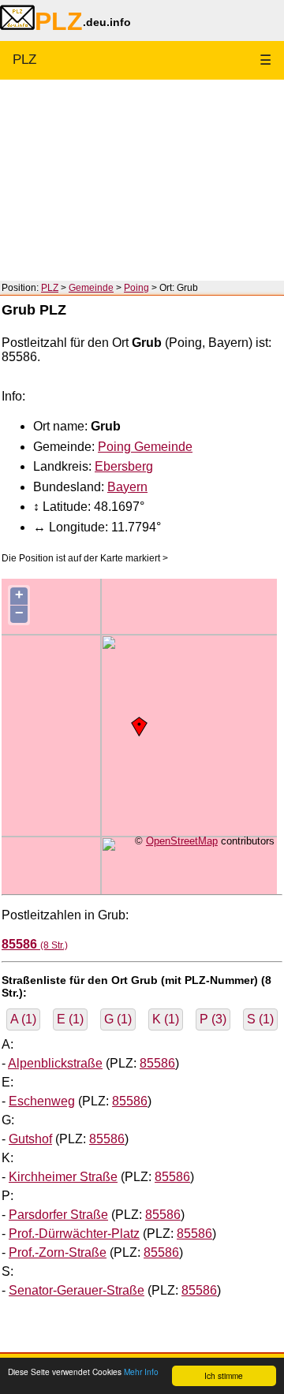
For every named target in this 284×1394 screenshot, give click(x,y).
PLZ (24, 59)
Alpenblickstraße (55, 1063)
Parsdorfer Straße (58, 1214)
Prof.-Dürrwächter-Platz (74, 1233)
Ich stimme (223, 1375)
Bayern (127, 487)
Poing (136, 287)
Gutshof (30, 1139)
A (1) (23, 1019)
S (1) (260, 1019)
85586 (157, 1063)
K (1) (165, 1019)
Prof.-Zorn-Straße (57, 1252)
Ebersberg (124, 466)
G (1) (118, 1019)
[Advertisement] (142, 180)
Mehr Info (141, 1371)
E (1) (70, 1019)
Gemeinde (91, 287)
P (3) (213, 1019)
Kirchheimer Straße (63, 1176)
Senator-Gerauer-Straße (76, 1290)
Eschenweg (42, 1101)
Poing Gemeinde (145, 446)
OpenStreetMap (182, 841)
